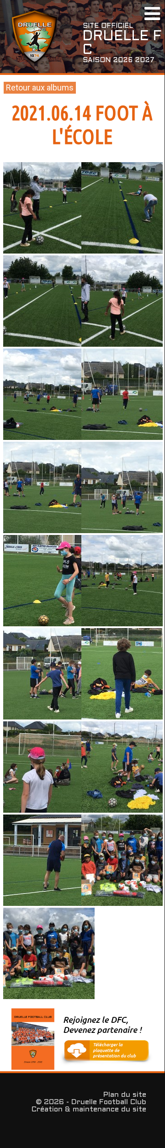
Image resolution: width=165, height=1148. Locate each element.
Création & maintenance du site (89, 1109)
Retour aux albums (40, 87)
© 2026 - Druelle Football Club (91, 1102)
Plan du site (124, 1094)
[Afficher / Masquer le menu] (152, 15)
